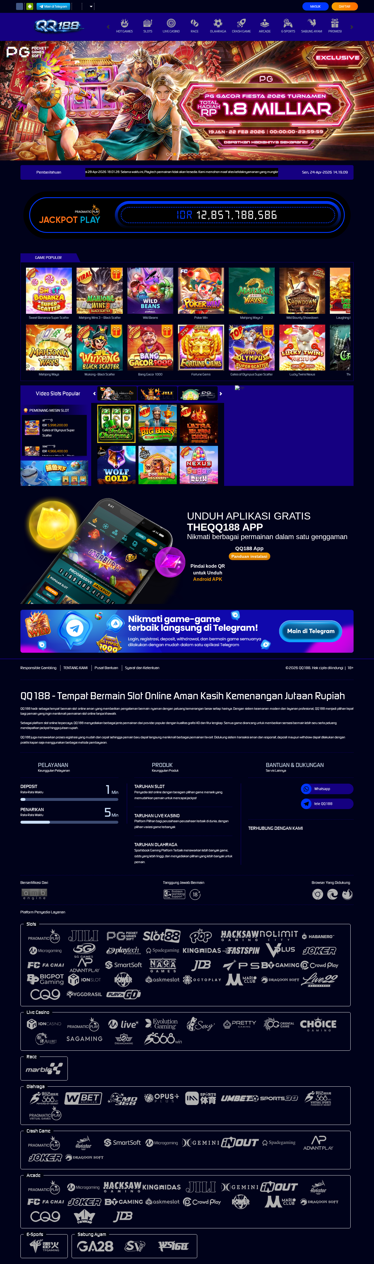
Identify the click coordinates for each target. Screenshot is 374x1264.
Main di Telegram (55, 6)
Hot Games (124, 31)
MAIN (52, 290)
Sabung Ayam (311, 31)
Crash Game (241, 31)
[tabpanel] (187, 100)
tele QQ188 (323, 803)
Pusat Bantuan (106, 667)
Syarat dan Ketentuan (142, 667)
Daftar (344, 6)
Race (194, 31)
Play (90, 220)
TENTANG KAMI (75, 667)
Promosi (335, 31)
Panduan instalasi (249, 556)
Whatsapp (322, 789)
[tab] (117, 393)
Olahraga (218, 31)
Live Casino (171, 31)
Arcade (265, 31)
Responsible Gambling (38, 667)
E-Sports (288, 31)
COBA (119, 417)
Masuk (315, 6)
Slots (147, 31)
